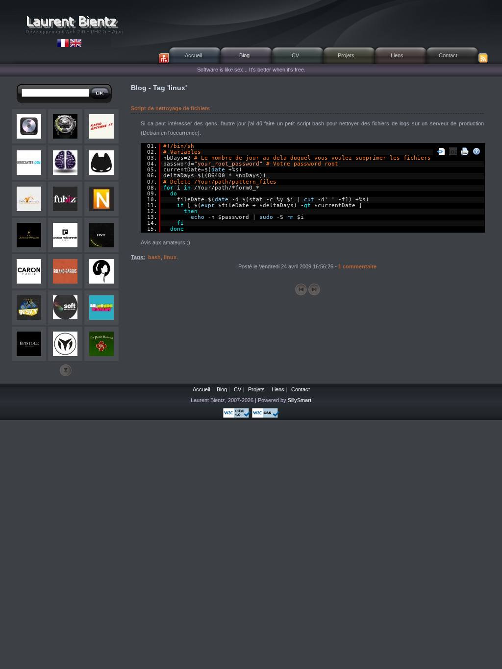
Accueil (193, 55)
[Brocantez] (29, 162)
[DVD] (29, 126)
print (465, 151)
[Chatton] (101, 162)
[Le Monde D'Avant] (101, 307)
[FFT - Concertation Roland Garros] (65, 271)
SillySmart (299, 400)
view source (441, 151)
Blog (244, 55)
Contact (448, 55)
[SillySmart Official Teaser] (65, 162)
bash (154, 257)
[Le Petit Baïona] (101, 344)
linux (170, 257)
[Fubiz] (65, 199)
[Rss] (483, 58)
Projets (346, 55)
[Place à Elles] (101, 271)
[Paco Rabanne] (65, 235)
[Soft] (65, 307)
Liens (397, 55)
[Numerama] (101, 199)
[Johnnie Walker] (29, 235)
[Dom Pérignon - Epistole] (29, 344)
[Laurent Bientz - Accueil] (74, 24)
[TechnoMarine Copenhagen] (65, 344)
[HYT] (65, 126)
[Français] (63, 45)
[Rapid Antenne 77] (101, 126)
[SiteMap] (164, 58)
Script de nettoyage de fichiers (170, 108)
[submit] (100, 93)
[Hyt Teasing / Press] (101, 235)
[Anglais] (75, 45)
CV (295, 55)
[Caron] (29, 271)
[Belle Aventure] (29, 199)
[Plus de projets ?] (66, 370)
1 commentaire (357, 266)
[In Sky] (29, 307)
